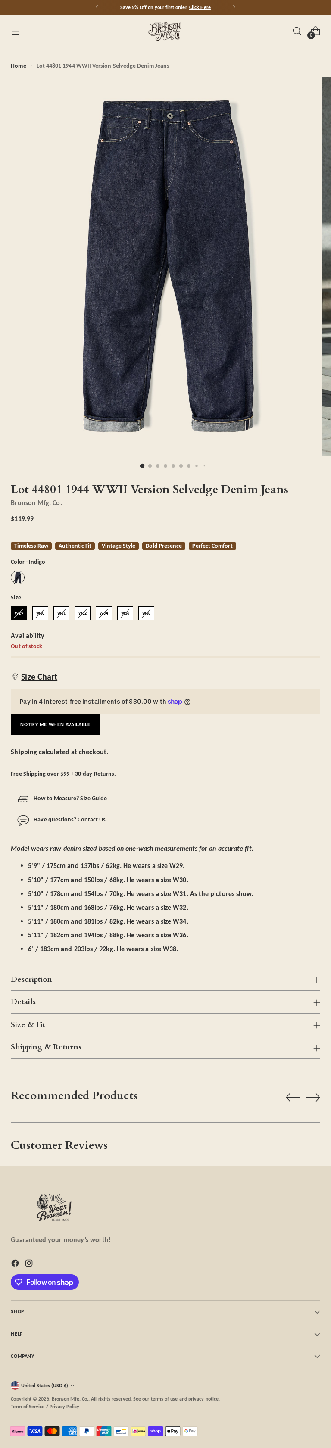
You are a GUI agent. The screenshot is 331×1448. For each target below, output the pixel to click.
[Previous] (96, 7)
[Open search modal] (297, 31)
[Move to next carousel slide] (313, 1097)
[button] (34, 676)
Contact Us (92, 819)
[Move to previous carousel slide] (293, 1097)
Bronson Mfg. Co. (36, 503)
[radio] (18, 577)
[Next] (234, 7)
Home (18, 65)
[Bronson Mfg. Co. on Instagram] (30, 1264)
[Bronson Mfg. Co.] (165, 31)
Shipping (24, 752)
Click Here (200, 7)
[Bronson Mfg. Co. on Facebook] (16, 1264)
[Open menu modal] (15, 31)
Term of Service (27, 1406)
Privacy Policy (64, 1406)
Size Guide (93, 798)
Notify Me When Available (55, 724)
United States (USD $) (44, 1385)
